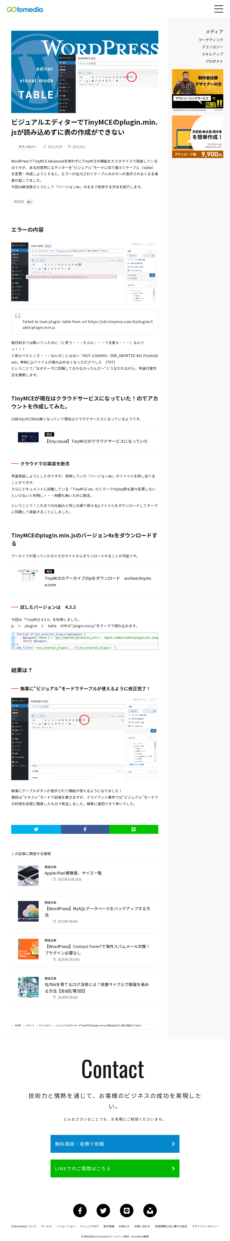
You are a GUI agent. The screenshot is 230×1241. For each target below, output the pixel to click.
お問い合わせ (142, 1226)
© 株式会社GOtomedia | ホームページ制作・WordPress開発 (115, 1236)
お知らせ (124, 1226)
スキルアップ (212, 54)
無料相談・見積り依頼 (79, 1143)
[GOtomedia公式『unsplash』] (150, 1210)
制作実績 (109, 1226)
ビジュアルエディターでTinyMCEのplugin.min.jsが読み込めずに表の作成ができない (99, 1025)
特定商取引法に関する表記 (171, 1226)
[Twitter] (36, 829)
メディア (30, 1025)
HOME (18, 1025)
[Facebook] (85, 829)
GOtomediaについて (24, 1226)
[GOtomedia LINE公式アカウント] (126, 1210)
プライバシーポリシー (205, 1226)
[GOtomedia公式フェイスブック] (80, 1210)
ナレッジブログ (89, 1226)
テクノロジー (27, 146)
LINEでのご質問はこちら (83, 1168)
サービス (46, 1226)
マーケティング (210, 39)
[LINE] (133, 829)
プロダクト (214, 61)
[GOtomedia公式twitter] (103, 1210)
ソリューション (66, 1226)
